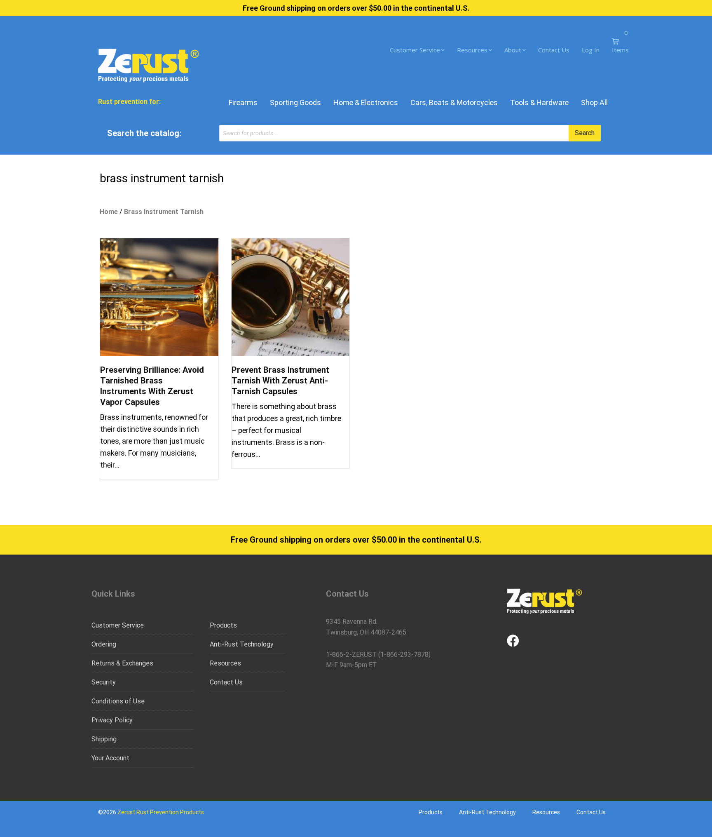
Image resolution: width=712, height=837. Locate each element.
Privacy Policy (112, 720)
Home (109, 212)
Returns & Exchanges (122, 663)
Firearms (243, 102)
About (512, 50)
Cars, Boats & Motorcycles (454, 102)
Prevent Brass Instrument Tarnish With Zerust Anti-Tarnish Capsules (280, 380)
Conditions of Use (118, 701)
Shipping (104, 739)
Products (223, 625)
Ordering (103, 644)
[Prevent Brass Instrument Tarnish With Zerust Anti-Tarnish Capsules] (291, 297)
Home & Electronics (365, 102)
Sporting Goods (295, 102)
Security (103, 682)
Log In (591, 50)
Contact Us (553, 50)
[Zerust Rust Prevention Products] (148, 64)
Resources (472, 50)
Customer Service (415, 50)
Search (585, 133)
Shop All (594, 102)
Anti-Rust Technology (242, 644)
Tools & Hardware (539, 102)
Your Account (110, 758)
